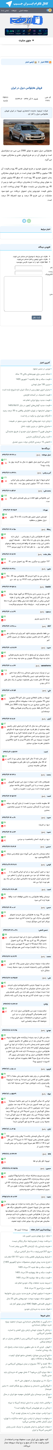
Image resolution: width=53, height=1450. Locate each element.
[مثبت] (2, 459)
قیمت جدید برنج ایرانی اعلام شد (36, 400)
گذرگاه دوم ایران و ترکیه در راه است (35, 415)
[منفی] (2, 463)
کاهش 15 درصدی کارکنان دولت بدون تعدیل (31, 442)
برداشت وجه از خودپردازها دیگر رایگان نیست (31, 1241)
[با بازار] (26, 31)
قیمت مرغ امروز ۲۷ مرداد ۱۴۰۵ (37, 1288)
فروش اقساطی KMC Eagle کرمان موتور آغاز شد (30, 1303)
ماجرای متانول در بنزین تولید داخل (35, 426)
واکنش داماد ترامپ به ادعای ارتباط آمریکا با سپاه (29, 1402)
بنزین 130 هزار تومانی (40, 384)
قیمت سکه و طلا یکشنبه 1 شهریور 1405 (33, 379)
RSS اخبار (45, 62)
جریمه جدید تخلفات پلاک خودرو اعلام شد (32, 1283)
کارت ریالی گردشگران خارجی (38, 436)
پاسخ (38, 455)
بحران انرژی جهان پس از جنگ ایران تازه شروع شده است (26, 389)
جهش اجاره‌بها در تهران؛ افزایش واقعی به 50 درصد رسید (26, 410)
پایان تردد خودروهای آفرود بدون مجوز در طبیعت (29, 421)
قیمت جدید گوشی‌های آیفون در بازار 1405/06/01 (29, 405)
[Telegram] (24, 222)
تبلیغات (13, 10)
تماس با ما (5, 10)
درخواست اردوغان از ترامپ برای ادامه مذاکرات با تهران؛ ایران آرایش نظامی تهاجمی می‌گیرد (28, 1420)
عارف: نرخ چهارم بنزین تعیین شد (36, 1236)
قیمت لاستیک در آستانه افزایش (36, 395)
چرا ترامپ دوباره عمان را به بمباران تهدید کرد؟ (30, 1413)
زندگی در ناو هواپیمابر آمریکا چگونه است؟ (32, 1408)
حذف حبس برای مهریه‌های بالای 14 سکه (32, 374)
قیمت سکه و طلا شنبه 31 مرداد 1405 (34, 1267)
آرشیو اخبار (30, 62)
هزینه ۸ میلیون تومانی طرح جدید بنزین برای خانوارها (27, 1293)
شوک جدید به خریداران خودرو (37, 1309)
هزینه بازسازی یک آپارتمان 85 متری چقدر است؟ (29, 1246)
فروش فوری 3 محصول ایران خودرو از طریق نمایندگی (28, 431)
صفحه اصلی (23, 10)
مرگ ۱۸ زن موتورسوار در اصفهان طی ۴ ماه (32, 1380)
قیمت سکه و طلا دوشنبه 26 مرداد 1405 (33, 1277)
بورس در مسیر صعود (41, 368)
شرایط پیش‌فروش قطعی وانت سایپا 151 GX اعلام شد (27, 1256)
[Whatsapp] (29, 222)
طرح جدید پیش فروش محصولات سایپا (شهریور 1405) (26, 1262)
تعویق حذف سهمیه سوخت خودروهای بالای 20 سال (28, 1298)
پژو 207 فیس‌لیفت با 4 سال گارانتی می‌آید (32, 1251)
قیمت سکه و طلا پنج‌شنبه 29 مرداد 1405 (32, 1272)
